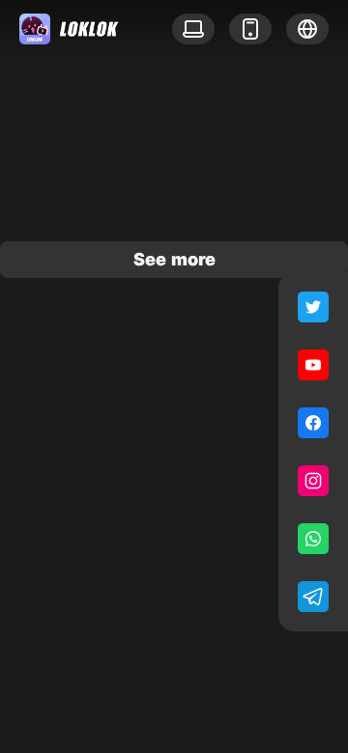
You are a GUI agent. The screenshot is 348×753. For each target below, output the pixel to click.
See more (174, 259)
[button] (307, 29)
